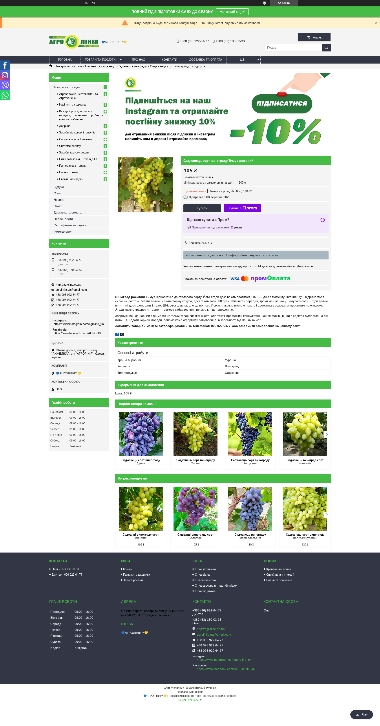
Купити (202, 208)
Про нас (138, 59)
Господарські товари (72, 165)
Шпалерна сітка (205, 580)
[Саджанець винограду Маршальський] (250, 509)
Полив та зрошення (279, 580)
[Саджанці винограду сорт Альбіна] (141, 509)
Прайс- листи (63, 219)
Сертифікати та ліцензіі (70, 225)
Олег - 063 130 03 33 (65, 569)
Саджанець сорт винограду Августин (250, 461)
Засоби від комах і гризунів (77, 132)
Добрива (64, 126)
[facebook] (117, 335)
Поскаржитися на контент (185, 695)
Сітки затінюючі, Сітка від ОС (78, 159)
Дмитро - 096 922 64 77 (67, 574)
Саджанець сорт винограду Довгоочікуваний (305, 536)
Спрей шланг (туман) (280, 574)
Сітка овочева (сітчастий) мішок (216, 585)
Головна (65, 59)
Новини (59, 199)
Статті (58, 206)
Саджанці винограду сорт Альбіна (141, 536)
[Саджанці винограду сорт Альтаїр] (195, 509)
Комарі (127, 569)
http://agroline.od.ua (68, 284)
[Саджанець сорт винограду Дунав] (141, 434)
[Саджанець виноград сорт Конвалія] (305, 434)
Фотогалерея (63, 231)
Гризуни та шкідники (136, 574)
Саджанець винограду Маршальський (250, 536)
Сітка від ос (202, 574)
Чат (365, 714)
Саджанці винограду (132, 66)
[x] (122, 335)
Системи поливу (70, 146)
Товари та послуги (100, 59)
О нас (58, 193)
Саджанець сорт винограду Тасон (195, 461)
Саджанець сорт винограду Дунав (141, 461)
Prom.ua (211, 688)
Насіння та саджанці (99, 66)
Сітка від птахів (205, 591)
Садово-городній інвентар (76, 139)
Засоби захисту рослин (74, 152)
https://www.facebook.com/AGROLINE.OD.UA (79, 333)
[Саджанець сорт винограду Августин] (250, 434)
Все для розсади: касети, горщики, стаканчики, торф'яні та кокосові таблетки (81, 115)
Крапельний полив (278, 569)
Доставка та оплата (205, 59)
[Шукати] (326, 47)
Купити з (234, 208)
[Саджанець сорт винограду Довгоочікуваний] (305, 509)
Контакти (169, 59)
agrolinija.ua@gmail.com (71, 289)
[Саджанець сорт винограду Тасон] (195, 434)
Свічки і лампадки (71, 179)
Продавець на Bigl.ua (190, 691)
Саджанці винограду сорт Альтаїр (195, 536)
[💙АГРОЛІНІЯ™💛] (74, 47)
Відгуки (59, 187)
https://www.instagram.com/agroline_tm (79, 324)
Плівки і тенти (68, 172)
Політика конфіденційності (220, 695)
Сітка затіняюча (205, 569)
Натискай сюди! (232, 12)
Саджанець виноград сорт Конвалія (305, 461)
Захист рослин (133, 580)
